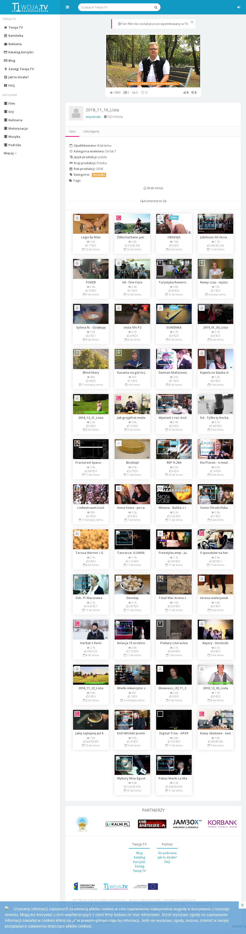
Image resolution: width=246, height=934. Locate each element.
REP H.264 (174, 462)
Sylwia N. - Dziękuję (90, 327)
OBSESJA (173, 237)
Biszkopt (132, 462)
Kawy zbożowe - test (215, 733)
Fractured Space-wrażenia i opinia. (102, 462)
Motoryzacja (18, 128)
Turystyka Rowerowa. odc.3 (179, 282)
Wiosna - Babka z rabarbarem (181, 507)
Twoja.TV (15, 27)
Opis (72, 131)
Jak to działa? (18, 77)
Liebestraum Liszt (90, 507)
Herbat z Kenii (91, 643)
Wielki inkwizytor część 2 (135, 688)
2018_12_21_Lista (90, 417)
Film (11, 103)
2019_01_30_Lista (215, 327)
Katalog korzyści (21, 52)
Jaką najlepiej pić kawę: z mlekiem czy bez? (108, 733)
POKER (91, 282)
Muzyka (14, 136)
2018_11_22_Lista (90, 688)
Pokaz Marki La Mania (175, 778)
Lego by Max (90, 237)
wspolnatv (93, 116)
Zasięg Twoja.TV (21, 69)
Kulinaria (15, 120)
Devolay (132, 598)
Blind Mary (91, 372)
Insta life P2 (132, 327)
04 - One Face (132, 282)
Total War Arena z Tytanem (180, 598)
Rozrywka (99, 174)
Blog (11, 60)
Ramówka (15, 35)
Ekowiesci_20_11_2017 (175, 688)
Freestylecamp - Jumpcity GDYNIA (184, 553)
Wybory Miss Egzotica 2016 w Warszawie (147, 778)
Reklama (15, 44)
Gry (11, 111)
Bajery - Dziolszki (215, 643)
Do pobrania (167, 853)
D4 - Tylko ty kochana (216, 417)
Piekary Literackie (174, 643)
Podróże (14, 145)
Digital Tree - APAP (174, 733)
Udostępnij (91, 131)
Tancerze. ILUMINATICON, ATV (140, 553)
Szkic (174, 217)
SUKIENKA (174, 327)
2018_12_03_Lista (215, 688)
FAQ (11, 85)
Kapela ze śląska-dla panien (221, 372)
